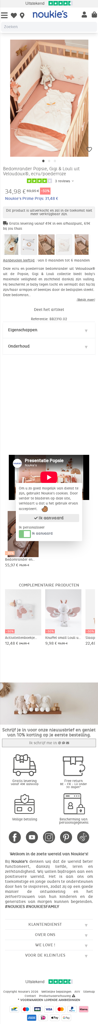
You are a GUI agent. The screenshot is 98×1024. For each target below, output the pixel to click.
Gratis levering (24, 782)
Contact (31, 996)
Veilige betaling (24, 819)
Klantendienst (45, 924)
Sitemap (89, 991)
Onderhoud (19, 346)
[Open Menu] (4, 16)
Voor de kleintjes (45, 955)
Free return (73, 784)
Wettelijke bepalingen (56, 991)
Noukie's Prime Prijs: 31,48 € (31, 198)
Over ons (45, 934)
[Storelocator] (22, 16)
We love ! (45, 945)
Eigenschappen (22, 329)
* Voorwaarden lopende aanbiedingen (49, 1000)
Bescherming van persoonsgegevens (73, 821)
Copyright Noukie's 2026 (21, 991)
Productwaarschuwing (55, 996)
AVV (77, 991)
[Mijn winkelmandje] (94, 15)
